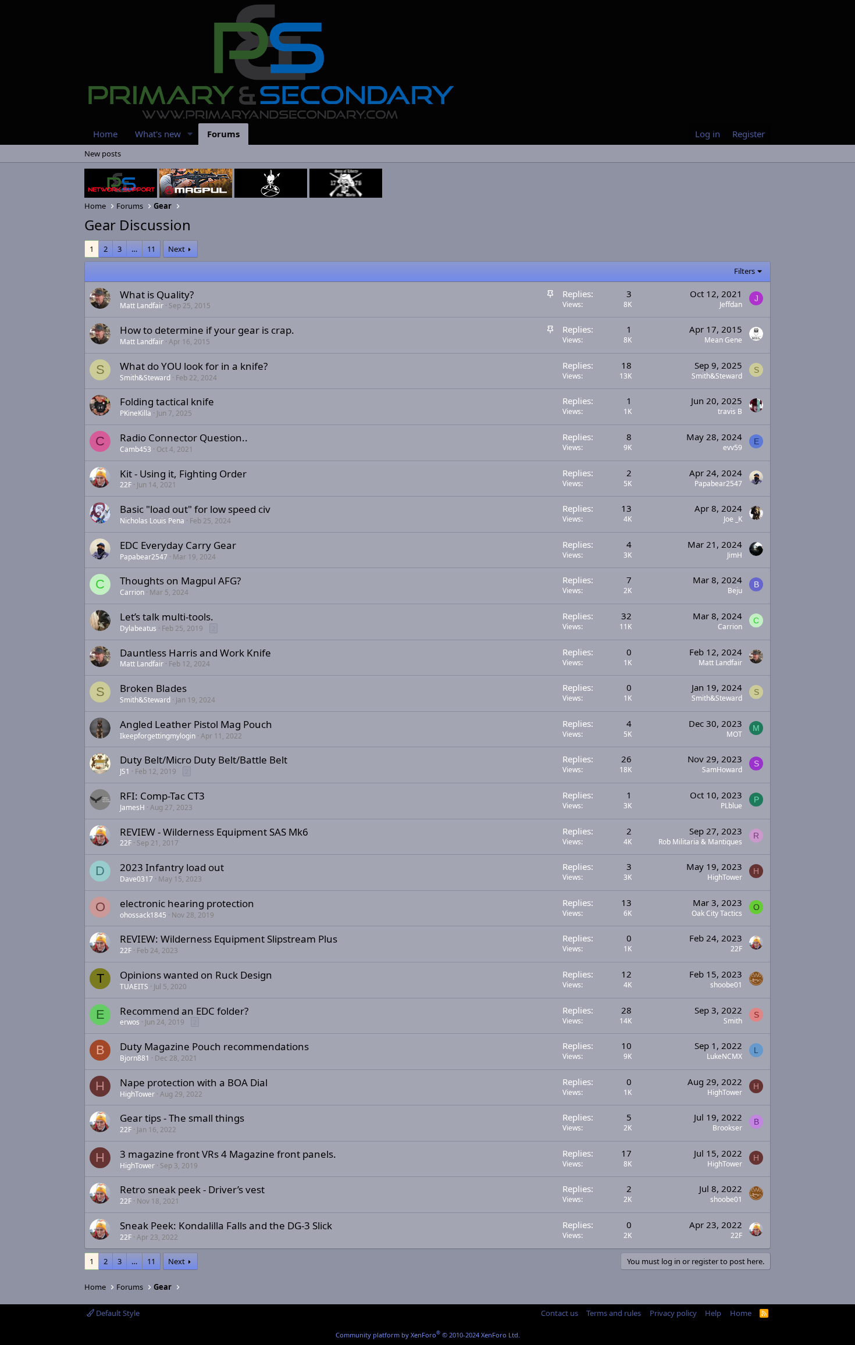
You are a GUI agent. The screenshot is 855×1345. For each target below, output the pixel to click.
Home (105, 134)
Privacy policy (673, 1313)
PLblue (731, 806)
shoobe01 (726, 985)
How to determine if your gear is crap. (207, 330)
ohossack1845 (143, 915)
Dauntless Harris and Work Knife (195, 652)
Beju (735, 590)
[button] (190, 134)
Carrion (132, 592)
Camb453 (135, 449)
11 (151, 249)
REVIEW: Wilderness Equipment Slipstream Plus (228, 939)
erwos (130, 1022)
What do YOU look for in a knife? (194, 366)
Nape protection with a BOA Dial (194, 1082)
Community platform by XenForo (428, 1334)
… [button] (134, 249)
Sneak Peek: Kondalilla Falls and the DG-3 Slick (226, 1225)
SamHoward (722, 770)
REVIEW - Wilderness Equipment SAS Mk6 (214, 832)
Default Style (117, 1313)
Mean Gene (723, 340)
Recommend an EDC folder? (184, 1011)
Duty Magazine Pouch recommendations (214, 1046)
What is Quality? (157, 294)
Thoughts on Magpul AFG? (180, 580)
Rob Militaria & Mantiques (700, 842)
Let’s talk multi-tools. (166, 616)
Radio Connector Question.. (184, 437)
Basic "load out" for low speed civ (195, 509)
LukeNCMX (724, 1056)
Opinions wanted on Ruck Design (196, 975)
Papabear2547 (718, 483)
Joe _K (733, 519)
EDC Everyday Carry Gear (178, 545)
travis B (730, 411)
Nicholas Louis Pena (152, 521)
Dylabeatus (138, 628)
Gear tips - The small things (182, 1118)
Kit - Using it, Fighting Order (183, 473)
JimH (734, 555)
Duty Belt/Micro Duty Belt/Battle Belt (203, 759)
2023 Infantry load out (172, 867)
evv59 (732, 447)
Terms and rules (613, 1313)
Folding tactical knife (167, 401)
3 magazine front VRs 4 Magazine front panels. (228, 1154)
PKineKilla (135, 413)
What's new (158, 134)
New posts (102, 153)
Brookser (727, 1128)
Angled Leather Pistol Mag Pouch (196, 724)
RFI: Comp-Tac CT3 (162, 795)
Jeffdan (730, 304)
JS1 (125, 771)
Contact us (559, 1313)
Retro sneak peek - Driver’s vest (192, 1189)
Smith (733, 1021)
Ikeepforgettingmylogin (157, 736)
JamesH (132, 807)
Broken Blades (153, 688)
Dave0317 (136, 879)
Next (176, 249)
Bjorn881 (134, 1058)
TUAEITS (134, 986)
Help (713, 1313)
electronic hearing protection (187, 903)
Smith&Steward (145, 378)
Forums (223, 134)
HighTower (724, 877)
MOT (734, 734)
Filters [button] (744, 271)
